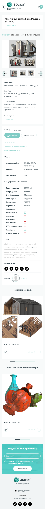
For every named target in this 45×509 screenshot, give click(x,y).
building (31, 249)
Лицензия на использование (14, 146)
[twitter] (11, 269)
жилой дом (8, 255)
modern (13, 247)
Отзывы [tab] (36, 35)
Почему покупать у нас (12, 150)
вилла (17, 252)
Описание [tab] (15, 35)
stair (34, 247)
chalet (6, 244)
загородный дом (21, 255)
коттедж (7, 257)
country (28, 244)
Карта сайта (22, 495)
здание (31, 255)
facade (34, 244)
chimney (13, 244)
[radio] (5, 142)
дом (22, 252)
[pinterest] (16, 269)
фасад (22, 257)
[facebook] (6, 269)
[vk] (27, 269)
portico (20, 247)
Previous (7, 73)
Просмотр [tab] (6, 35)
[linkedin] (22, 269)
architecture (22, 249)
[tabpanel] (22, 162)
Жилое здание (11, 25)
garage (7, 247)
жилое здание (30, 252)
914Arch (24, 278)
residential (28, 247)
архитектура (9, 252)
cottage (21, 244)
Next (37, 73)
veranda (7, 249)
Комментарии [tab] (26, 35)
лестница (16, 257)
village (14, 249)
